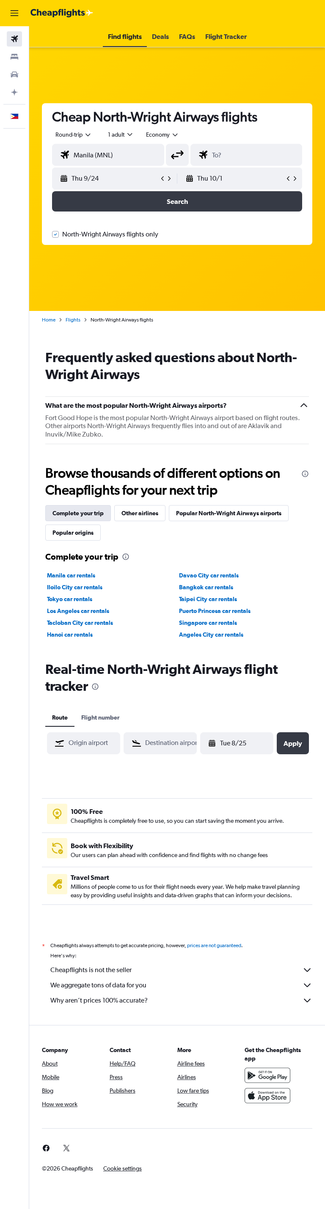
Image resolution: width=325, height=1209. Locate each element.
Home (48, 320)
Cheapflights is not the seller (91, 970)
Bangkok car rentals (206, 587)
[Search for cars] (14, 74)
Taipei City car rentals (208, 599)
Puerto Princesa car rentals (215, 610)
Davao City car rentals (209, 575)
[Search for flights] (14, 38)
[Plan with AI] (14, 92)
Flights (73, 320)
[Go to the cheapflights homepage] (61, 13)
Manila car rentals (71, 575)
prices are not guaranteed (214, 945)
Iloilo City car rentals (74, 587)
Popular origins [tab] (73, 532)
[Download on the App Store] (267, 1095)
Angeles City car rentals (211, 634)
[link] (46, 1148)
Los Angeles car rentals (78, 610)
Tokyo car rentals (69, 599)
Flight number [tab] (100, 717)
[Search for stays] (14, 56)
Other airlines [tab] (139, 513)
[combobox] (162, 134)
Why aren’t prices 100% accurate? (99, 1000)
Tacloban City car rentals (80, 622)
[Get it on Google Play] (267, 1075)
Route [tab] (60, 717)
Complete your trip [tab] (78, 513)
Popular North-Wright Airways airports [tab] (228, 513)
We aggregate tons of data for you (98, 985)
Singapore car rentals (208, 622)
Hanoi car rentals (70, 634)
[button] (14, 13)
